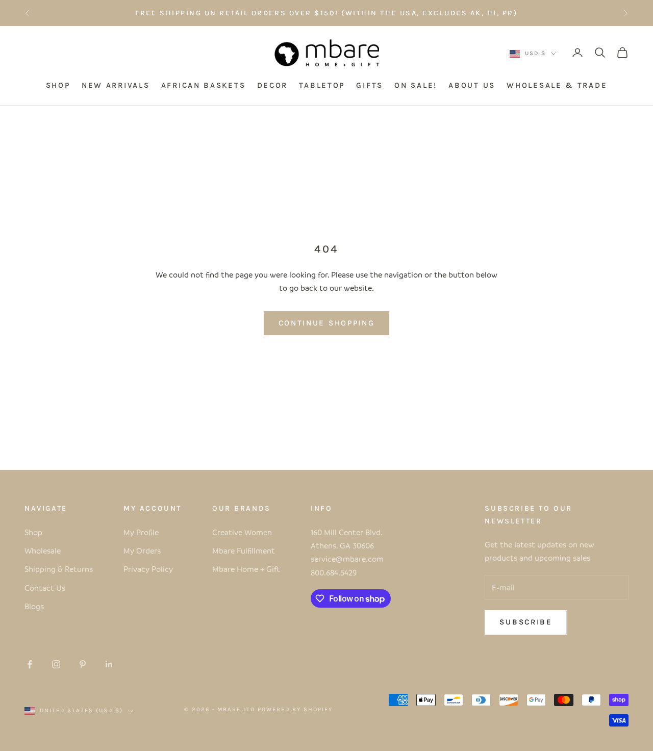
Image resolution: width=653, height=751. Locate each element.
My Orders (142, 550)
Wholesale (42, 550)
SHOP (58, 85)
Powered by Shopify (295, 709)
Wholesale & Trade (557, 85)
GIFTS (369, 85)
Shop (33, 532)
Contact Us (44, 588)
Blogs (34, 606)
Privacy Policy (148, 569)
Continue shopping (327, 323)
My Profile (141, 532)
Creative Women (242, 532)
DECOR (272, 85)
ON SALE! (415, 85)
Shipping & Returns (58, 569)
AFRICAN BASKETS (203, 85)
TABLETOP (322, 85)
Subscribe (525, 622)
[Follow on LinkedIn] (109, 664)
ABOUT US (471, 85)
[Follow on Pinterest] (83, 664)
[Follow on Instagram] (56, 664)
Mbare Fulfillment (243, 550)
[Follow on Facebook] (29, 664)
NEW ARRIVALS (115, 85)
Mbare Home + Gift (246, 569)
